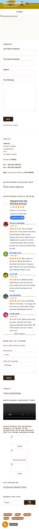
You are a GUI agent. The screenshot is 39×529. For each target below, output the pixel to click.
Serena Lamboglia (17, 223)
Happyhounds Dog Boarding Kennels (18, 202)
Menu (21, 12)
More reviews (19, 333)
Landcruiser (15, 313)
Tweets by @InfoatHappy (12, 393)
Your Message (8, 80)
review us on (16, 217)
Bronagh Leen (15, 252)
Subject (6, 69)
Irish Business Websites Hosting (14, 487)
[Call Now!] (5, 524)
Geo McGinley (15, 295)
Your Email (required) (11, 59)
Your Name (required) (11, 48)
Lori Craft (13, 274)
